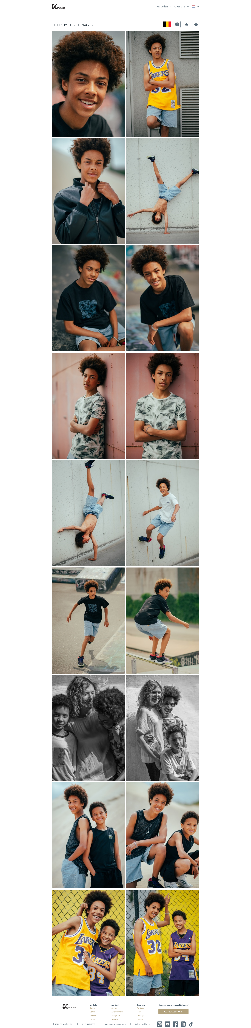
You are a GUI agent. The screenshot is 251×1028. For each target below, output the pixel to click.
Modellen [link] (162, 6)
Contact (140, 1019)
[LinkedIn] (183, 1024)
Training (140, 1015)
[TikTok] (191, 1024)
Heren (92, 1011)
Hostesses (115, 1019)
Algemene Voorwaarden (115, 1024)
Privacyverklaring (142, 1024)
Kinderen (93, 1015)
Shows (114, 1008)
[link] (196, 6)
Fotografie (116, 1015)
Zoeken (92, 1019)
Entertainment (117, 1011)
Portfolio (140, 1008)
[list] (164, 5)
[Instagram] (159, 1024)
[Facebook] (175, 1024)
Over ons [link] (179, 6)
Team (139, 1011)
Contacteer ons (173, 1011)
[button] (177, 24)
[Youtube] (167, 1024)
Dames (92, 1008)
